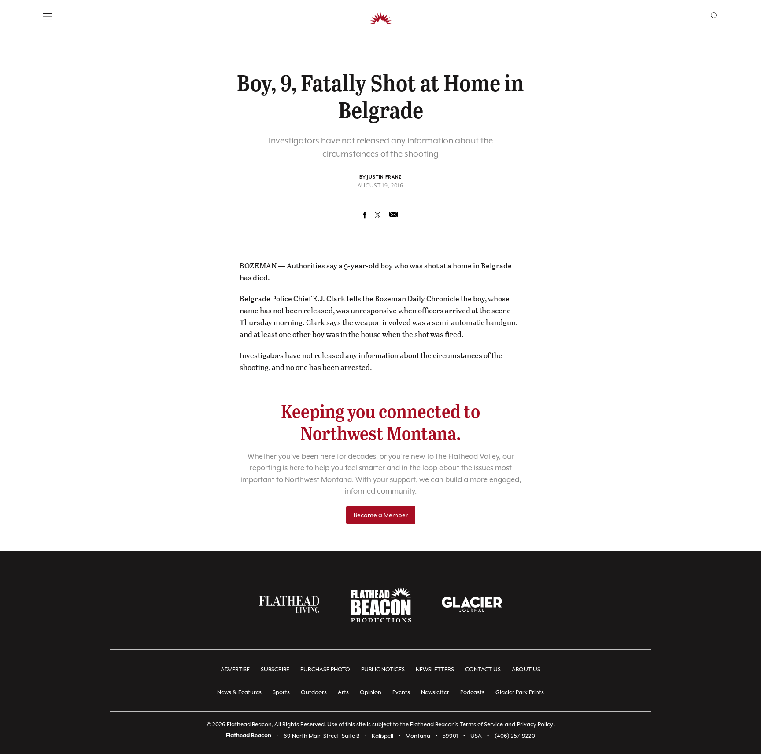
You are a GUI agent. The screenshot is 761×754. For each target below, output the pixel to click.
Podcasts (472, 692)
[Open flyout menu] (47, 16)
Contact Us (483, 669)
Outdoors (314, 692)
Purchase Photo (325, 669)
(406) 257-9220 (515, 735)
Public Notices (383, 669)
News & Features (239, 692)
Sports (281, 692)
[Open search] (714, 16)
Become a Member (381, 515)
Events (401, 692)
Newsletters (435, 669)
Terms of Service (481, 724)
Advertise (235, 669)
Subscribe (275, 669)
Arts (343, 692)
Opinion (370, 692)
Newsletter (435, 692)
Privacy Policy (535, 724)
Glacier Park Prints (519, 692)
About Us (526, 669)
